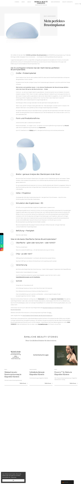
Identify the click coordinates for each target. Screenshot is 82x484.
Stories (17, 1)
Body (23, 1)
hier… (50, 312)
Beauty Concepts (68, 1)
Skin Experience (55, 1)
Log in (77, 3)
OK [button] (13, 480)
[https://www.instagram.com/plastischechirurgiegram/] (1, 249)
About (29, 1)
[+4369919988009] (1, 246)
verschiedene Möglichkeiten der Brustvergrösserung (37, 315)
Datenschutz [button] (13, 477)
